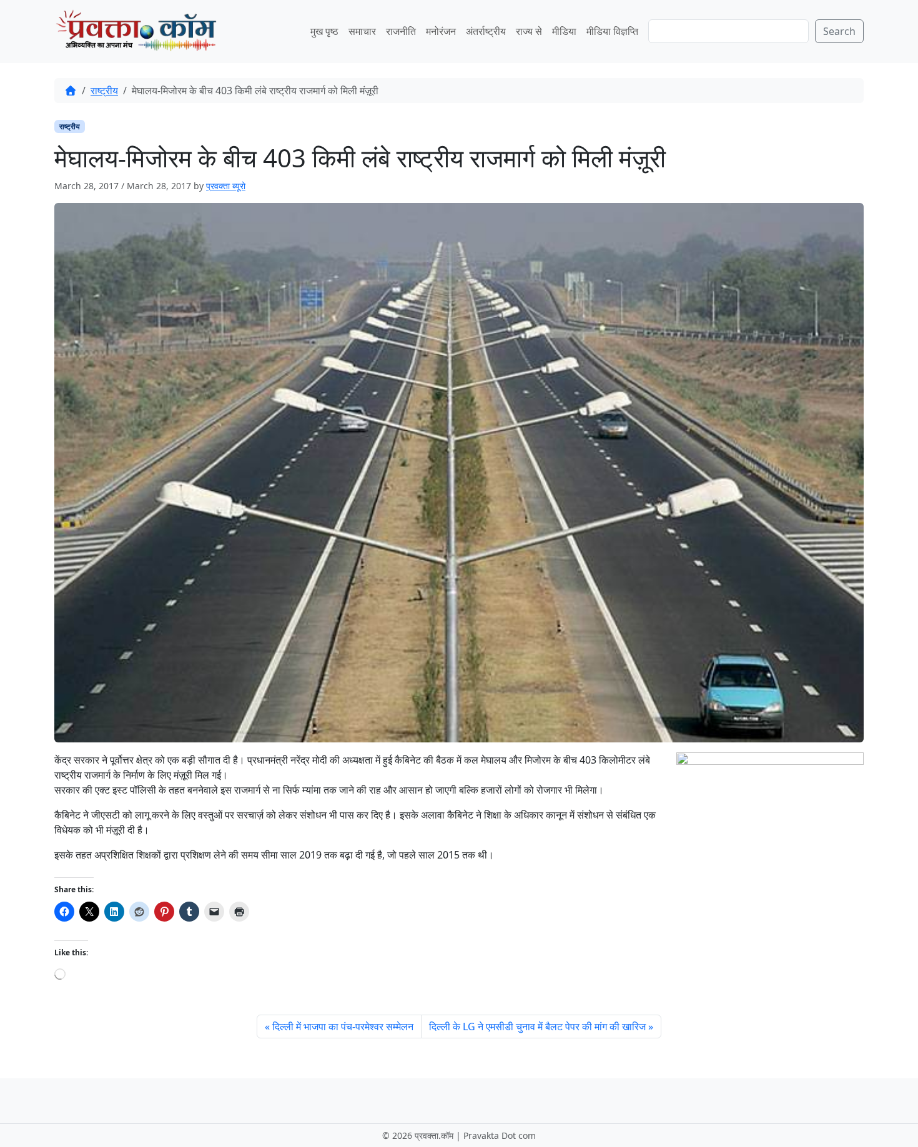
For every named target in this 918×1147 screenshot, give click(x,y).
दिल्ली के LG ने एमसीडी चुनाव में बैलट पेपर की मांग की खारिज (537, 1026)
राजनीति (401, 31)
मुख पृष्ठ (324, 31)
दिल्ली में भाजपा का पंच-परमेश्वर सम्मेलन (342, 1026)
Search (839, 31)
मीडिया (564, 31)
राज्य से (529, 31)
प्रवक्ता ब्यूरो (225, 186)
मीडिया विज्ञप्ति (612, 31)
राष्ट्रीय (104, 90)
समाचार (362, 31)
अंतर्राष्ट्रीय (486, 31)
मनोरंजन (441, 31)
